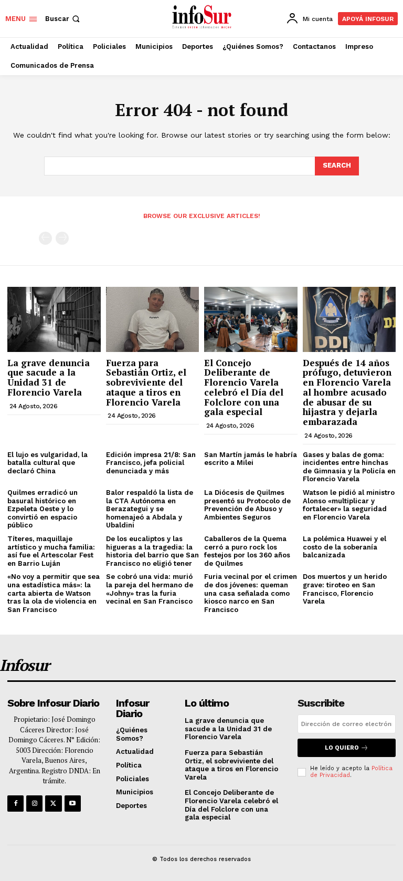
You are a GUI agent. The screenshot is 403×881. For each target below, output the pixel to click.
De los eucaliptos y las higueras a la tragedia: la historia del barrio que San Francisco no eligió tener (152, 551)
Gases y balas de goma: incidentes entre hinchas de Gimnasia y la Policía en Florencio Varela (349, 467)
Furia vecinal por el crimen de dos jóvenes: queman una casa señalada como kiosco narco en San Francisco (250, 593)
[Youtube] (73, 803)
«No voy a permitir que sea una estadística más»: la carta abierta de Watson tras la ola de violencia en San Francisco (53, 593)
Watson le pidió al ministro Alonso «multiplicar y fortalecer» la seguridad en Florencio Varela (349, 505)
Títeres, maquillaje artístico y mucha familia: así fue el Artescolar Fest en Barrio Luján (51, 551)
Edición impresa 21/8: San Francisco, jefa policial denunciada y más (151, 463)
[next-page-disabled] (62, 238)
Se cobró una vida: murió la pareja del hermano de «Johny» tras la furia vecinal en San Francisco (149, 589)
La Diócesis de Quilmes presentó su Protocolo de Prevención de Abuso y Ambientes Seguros (247, 505)
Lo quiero (342, 747)
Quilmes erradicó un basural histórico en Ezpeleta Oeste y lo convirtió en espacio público (42, 509)
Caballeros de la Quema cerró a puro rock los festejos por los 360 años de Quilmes (247, 551)
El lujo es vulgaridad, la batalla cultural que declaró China (47, 463)
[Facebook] (15, 803)
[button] (63, 18)
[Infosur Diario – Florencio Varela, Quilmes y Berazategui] (202, 17)
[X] (53, 803)
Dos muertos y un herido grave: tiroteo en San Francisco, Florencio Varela (345, 589)
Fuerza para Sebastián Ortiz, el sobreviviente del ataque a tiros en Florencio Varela (146, 382)
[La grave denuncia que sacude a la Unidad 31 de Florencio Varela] (54, 319)
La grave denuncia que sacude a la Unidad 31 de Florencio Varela (48, 377)
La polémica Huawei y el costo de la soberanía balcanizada (344, 547)
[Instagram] (34, 803)
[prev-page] (45, 238)
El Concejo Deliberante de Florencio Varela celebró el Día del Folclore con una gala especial (243, 387)
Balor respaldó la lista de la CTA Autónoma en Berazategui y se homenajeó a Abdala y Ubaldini (149, 509)
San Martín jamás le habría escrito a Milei (250, 459)
